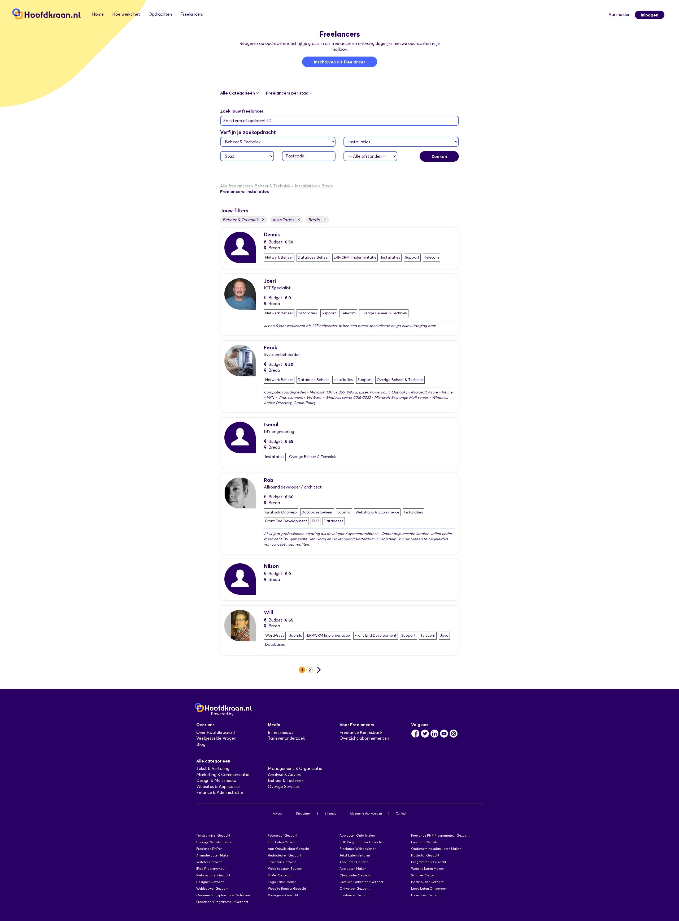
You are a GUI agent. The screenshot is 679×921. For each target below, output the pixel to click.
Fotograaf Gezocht (282, 835)
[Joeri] (240, 293)
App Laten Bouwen (354, 862)
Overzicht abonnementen (364, 738)
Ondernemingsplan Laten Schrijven (223, 895)
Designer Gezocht (210, 882)
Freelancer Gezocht (354, 895)
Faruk (270, 348)
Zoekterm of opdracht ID (247, 120)
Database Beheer (313, 257)
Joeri (270, 281)
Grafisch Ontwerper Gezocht (361, 882)
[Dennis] (240, 247)
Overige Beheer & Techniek (383, 313)
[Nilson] (240, 578)
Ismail (271, 425)
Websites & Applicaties (218, 786)
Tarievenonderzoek (286, 738)
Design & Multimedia (216, 780)
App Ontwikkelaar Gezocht (288, 849)
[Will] (240, 625)
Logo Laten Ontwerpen (429, 888)
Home (98, 14)
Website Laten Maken (427, 869)
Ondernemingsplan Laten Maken (436, 849)
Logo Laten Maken (282, 882)
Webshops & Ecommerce (377, 512)
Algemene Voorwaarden (366, 813)
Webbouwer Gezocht (212, 888)
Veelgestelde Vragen (216, 738)
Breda (317, 219)
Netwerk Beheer (279, 257)
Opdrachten (160, 14)
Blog (200, 744)
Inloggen (649, 15)
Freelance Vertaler (425, 842)
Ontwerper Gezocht (354, 888)
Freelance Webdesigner (358, 849)
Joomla (344, 512)
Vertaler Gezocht (209, 862)
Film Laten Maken (281, 842)
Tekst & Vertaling (212, 768)
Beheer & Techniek (244, 219)
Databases (333, 521)
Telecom (431, 257)
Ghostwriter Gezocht (355, 875)
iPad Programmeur (210, 869)
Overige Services (284, 786)
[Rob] (240, 492)
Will (268, 613)
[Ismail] (240, 437)
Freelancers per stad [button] (288, 93)
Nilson (271, 566)
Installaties (286, 219)
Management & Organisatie (295, 768)
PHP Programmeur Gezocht (361, 842)
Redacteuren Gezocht (284, 855)
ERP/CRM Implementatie (355, 257)
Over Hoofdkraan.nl (215, 732)
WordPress (274, 635)
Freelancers (191, 14)
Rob (268, 480)
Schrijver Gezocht (424, 875)
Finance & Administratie (219, 792)
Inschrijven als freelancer (339, 62)
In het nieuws (280, 732)
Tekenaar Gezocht (282, 862)
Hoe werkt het (126, 14)
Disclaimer (303, 813)
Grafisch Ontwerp (281, 512)
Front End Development (286, 521)
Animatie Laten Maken (213, 855)
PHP (315, 521)
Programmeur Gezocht (428, 862)
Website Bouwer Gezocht (287, 888)
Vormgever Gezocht (283, 895)
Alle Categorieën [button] (238, 93)
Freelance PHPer (209, 849)
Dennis (272, 235)
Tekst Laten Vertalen (355, 855)
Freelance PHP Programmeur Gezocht (440, 835)
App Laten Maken (353, 869)
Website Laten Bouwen (285, 869)
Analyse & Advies (284, 774)
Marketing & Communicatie (222, 774)
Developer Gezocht (426, 895)
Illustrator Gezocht (425, 855)
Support (412, 257)
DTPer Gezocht (279, 875)
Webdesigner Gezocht (213, 875)
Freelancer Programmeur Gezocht (222, 902)
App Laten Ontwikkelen (357, 835)
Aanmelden (619, 14)
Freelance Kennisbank (361, 732)
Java (444, 635)
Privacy (277, 813)
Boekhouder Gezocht (427, 882)
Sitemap (330, 813)
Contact (401, 813)
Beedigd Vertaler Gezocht (216, 842)
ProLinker (243, 713)
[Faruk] (240, 360)
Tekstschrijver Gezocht (213, 835)
